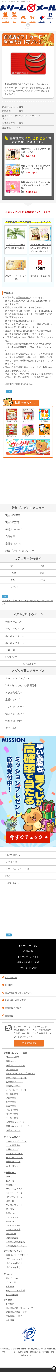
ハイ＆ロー (11, 1233)
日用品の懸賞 (12, 1114)
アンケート (44, 436)
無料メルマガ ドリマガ (28, 962)
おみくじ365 (28, 421)
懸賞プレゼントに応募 (5, 19)
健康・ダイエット (14, 713)
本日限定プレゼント (15, 1122)
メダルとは (11, 862)
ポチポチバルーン (14, 643)
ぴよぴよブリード (14, 657)
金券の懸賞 (11, 1102)
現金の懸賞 (11, 1098)
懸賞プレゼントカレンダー (19, 550)
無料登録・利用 (13, 721)
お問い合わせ (12, 883)
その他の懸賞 (12, 1118)
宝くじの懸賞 (12, 1094)
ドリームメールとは (28, 945)
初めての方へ (50, 19)
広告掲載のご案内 (13, 1008)
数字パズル (11, 1213)
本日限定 (44, 421)
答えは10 (10, 1209)
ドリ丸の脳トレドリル (16, 1245)
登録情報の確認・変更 (15, 1000)
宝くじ (14, 566)
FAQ (7, 876)
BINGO (9, 1177)
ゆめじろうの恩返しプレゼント (20, 1073)
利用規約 (9, 985)
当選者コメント (13, 543)
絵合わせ (10, 1221)
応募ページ (11, 1061)
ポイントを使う (13, 1267)
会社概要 (9, 1015)
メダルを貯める (14, 19)
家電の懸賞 (11, 1106)
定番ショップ (12, 699)
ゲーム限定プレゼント (16, 1077)
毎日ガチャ (11, 436)
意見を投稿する (29, 1043)
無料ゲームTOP (13, 621)
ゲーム (23, 22)
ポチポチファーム (14, 636)
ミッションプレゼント (17, 678)
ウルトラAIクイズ (14, 629)
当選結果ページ (23, 297)
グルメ (14, 580)
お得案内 (33, 22)
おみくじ (10, 1181)
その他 (14, 587)
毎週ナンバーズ (13, 529)
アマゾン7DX (12, 1217)
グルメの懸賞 (12, 1110)
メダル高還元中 (13, 692)
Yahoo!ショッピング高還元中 (21, 685)
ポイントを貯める (14, 1263)
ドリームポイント (14, 1259)
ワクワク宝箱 (12, 1237)
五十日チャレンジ (14, 1081)
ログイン (28, 28)
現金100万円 (11, 421)
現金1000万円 (12, 515)
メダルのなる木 (13, 1229)
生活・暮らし (12, 728)
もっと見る (28, 663)
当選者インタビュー (15, 1065)
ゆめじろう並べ (13, 1225)
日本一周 (10, 650)
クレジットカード (14, 706)
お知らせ (42, 19)
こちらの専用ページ (41, 1033)
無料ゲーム (11, 1172)
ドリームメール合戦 (15, 1241)
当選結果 (10, 536)
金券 (14, 573)
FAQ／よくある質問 (28, 968)
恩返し (28, 436)
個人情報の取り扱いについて (18, 993)
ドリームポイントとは (17, 869)
